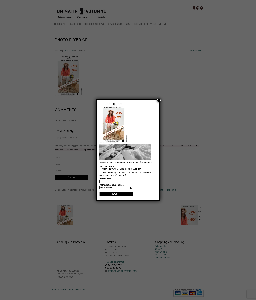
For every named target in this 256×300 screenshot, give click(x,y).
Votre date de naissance (111, 185)
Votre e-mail (105, 179)
